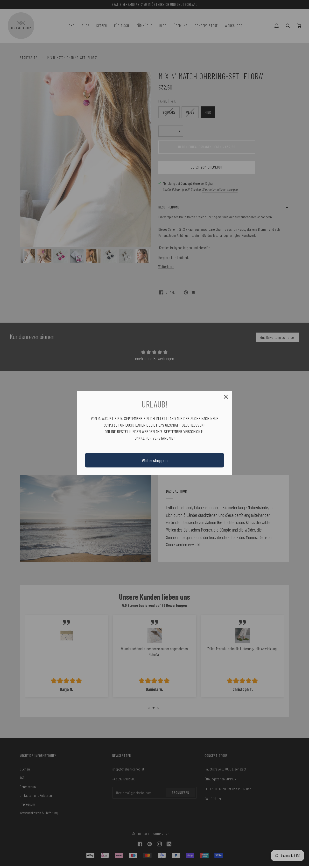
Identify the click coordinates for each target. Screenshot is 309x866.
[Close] (226, 396)
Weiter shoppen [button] (155, 460)
